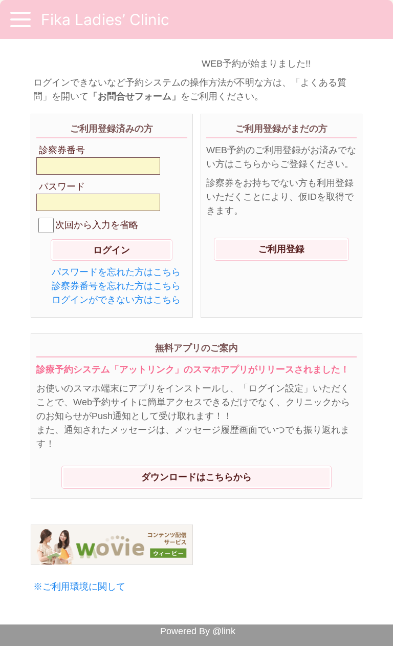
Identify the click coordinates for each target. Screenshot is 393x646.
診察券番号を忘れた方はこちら (116, 286)
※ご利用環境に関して (79, 586)
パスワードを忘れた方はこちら (116, 272)
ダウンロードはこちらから (196, 477)
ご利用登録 (281, 249)
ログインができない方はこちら (116, 300)
